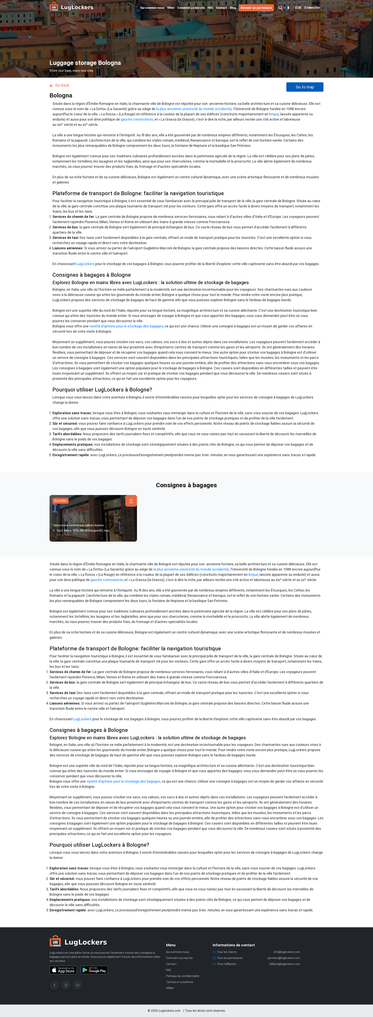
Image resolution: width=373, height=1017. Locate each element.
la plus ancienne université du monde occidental (193, 109)
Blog (233, 7)
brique (274, 114)
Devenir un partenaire (256, 8)
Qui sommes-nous (152, 7)
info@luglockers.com (287, 951)
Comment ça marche (191, 7)
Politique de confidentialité (182, 976)
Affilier (170, 988)
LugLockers (85, 264)
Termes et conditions (179, 982)
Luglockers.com (169, 1011)
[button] (280, 8)
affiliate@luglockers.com (284, 964)
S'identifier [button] (312, 8)
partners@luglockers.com (284, 958)
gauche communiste (137, 119)
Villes (170, 7)
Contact (221, 7)
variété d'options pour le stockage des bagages (126, 326)
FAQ (210, 7)
